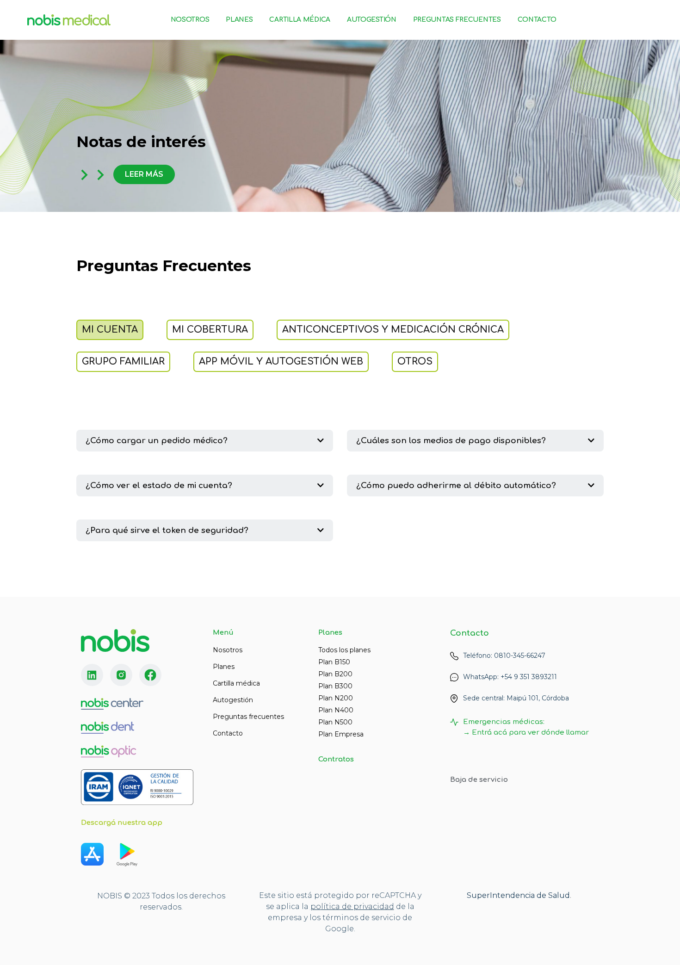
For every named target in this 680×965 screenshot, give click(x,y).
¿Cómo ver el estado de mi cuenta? (159, 485)
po (315, 906)
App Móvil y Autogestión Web (281, 361)
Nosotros (190, 19)
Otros (415, 361)
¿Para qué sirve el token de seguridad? (167, 530)
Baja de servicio (479, 780)
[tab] (204, 441)
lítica (330, 906)
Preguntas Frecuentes (457, 19)
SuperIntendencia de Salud (518, 895)
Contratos (336, 759)
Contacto (537, 19)
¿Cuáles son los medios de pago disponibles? (451, 440)
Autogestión (371, 19)
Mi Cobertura (210, 329)
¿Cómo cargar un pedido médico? (157, 440)
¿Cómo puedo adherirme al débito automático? (456, 485)
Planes (239, 19)
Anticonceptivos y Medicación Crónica (393, 329)
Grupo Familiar (123, 361)
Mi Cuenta (110, 329)
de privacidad (367, 906)
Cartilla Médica (299, 19)
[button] (144, 174)
